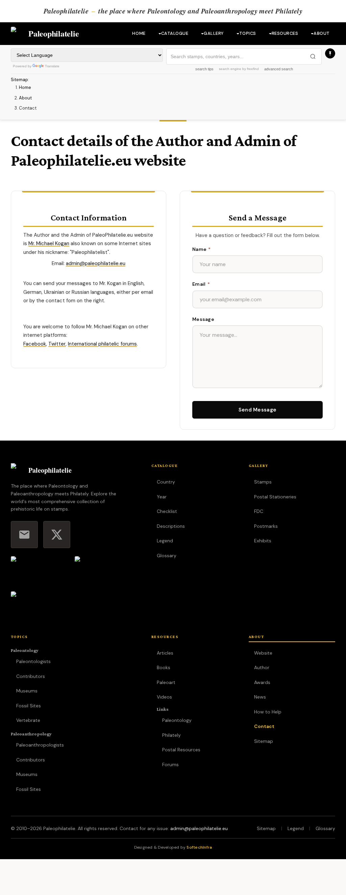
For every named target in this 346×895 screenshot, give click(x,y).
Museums (27, 691)
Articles (165, 653)
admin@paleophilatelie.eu (95, 263)
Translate (52, 66)
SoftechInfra (199, 847)
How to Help (267, 712)
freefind (253, 69)
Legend (165, 541)
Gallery (214, 33)
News (260, 697)
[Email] (24, 534)
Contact (264, 726)
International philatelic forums (102, 343)
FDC (258, 511)
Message (203, 319)
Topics (247, 33)
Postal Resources (181, 750)
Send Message (258, 409)
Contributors (30, 676)
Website (263, 653)
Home (138, 33)
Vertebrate (28, 720)
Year (162, 497)
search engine (230, 69)
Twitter (57, 343)
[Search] (312, 56)
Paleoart (166, 682)
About (322, 33)
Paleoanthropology (31, 733)
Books (163, 667)
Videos (164, 697)
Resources (285, 33)
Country (166, 482)
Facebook (34, 343)
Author (261, 667)
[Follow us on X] (56, 534)
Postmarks (266, 526)
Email (201, 284)
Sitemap (19, 80)
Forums (170, 764)
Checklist (167, 511)
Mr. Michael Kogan (48, 243)
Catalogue (175, 33)
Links (163, 709)
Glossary (166, 555)
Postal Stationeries (275, 497)
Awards (262, 682)
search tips (204, 69)
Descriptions (171, 526)
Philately (171, 735)
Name (201, 249)
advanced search (278, 69)
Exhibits (262, 541)
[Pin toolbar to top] (330, 53)
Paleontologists (33, 661)
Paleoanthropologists (40, 745)
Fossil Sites (28, 706)
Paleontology (25, 650)
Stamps (263, 482)
